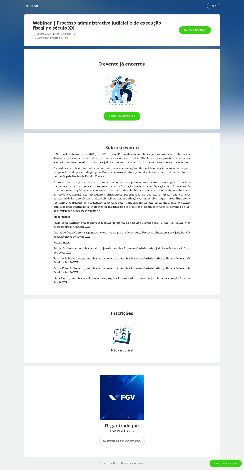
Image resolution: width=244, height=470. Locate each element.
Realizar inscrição (195, 30)
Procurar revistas (122, 116)
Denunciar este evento (132, 463)
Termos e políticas (109, 463)
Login (213, 6)
